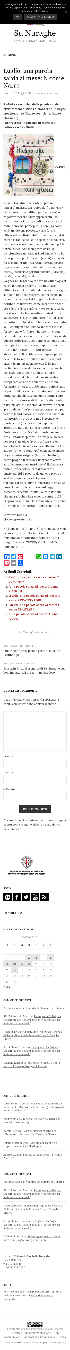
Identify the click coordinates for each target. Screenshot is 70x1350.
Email (8, 772)
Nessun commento (46, 93)
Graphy (43, 1342)
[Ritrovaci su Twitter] (26, 896)
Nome (8, 756)
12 (29, 963)
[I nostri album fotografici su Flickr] (7, 896)
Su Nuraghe (35, 33)
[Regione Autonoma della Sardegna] (26, 865)
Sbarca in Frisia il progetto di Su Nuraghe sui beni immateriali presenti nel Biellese (34, 670)
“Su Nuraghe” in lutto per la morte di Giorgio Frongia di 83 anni (31, 1064)
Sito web (9, 788)
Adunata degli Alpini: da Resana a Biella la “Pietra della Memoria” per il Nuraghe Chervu (33, 1035)
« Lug (6, 986)
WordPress (23, 1342)
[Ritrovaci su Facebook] (17, 896)
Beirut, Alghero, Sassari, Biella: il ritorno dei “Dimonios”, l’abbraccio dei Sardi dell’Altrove (30, 1132)
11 (22, 963)
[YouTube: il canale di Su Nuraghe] (35, 896)
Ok (17, 17)
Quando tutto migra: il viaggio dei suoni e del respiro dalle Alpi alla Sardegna (30, 1144)
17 (15, 969)
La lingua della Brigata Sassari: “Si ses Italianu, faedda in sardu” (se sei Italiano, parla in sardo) (32, 1020)
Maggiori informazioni (40, 17)
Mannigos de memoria (37, 632)
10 (14, 963)
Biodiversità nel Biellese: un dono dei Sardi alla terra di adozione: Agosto (31, 1120)
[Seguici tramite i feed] (44, 896)
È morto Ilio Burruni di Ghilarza (45, 1008)
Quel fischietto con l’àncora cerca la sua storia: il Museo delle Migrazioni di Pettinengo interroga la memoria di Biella (33, 1107)
